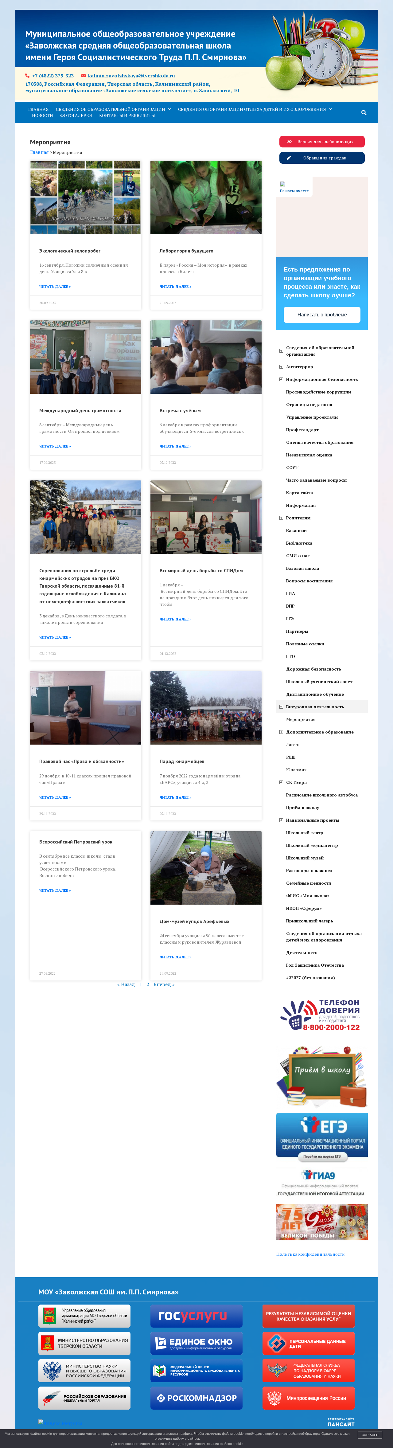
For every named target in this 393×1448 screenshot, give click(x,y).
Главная (38, 109)
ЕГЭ (290, 618)
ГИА (290, 593)
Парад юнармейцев (182, 761)
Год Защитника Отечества (315, 965)
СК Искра (296, 782)
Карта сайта (299, 492)
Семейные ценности (308, 883)
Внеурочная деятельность (315, 707)
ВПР (290, 606)
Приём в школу (302, 807)
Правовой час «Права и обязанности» (81, 761)
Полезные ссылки (305, 644)
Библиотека (299, 543)
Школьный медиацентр (312, 845)
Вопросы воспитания (309, 581)
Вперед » (164, 984)
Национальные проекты (312, 820)
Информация (301, 505)
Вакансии (296, 530)
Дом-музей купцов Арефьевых (194, 921)
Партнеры (297, 631)
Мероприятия (301, 719)
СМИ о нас (297, 555)
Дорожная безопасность (313, 669)
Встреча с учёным (180, 410)
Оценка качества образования (320, 442)
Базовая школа (302, 568)
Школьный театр (304, 833)
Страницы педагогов (309, 404)
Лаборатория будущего (186, 251)
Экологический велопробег (69, 251)
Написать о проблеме (322, 314)
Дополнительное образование (320, 732)
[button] (364, 112)
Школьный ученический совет (319, 681)
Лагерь (293, 744)
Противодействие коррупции (318, 392)
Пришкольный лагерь (309, 921)
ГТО (290, 656)
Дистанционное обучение (315, 694)
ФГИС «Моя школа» (307, 895)
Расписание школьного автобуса (322, 795)
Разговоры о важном (309, 870)
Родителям (298, 518)
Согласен (370, 1435)
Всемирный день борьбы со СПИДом (201, 570)
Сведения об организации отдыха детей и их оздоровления (252, 109)
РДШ (290, 757)
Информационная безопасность (322, 379)
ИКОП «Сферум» (304, 908)
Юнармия (296, 770)
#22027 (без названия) (310, 977)
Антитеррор (299, 367)
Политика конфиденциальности (310, 1254)
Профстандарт (302, 429)
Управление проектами (312, 417)
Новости (42, 115)
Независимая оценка (309, 455)
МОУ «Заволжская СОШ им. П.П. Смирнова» (108, 1292)
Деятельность (301, 952)
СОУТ (292, 467)
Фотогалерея (76, 115)
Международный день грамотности (80, 410)
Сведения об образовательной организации (110, 109)
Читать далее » (55, 286)
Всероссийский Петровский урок (75, 842)
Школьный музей (305, 858)
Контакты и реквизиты (127, 115)
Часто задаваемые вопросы (316, 480)
